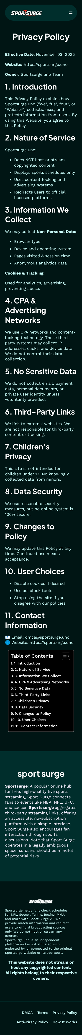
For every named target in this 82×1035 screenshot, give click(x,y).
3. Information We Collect (38, 676)
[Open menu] (70, 12)
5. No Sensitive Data (32, 688)
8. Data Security (29, 707)
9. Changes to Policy (33, 713)
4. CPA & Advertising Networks (42, 682)
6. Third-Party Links (32, 695)
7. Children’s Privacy (31, 701)
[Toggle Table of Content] (63, 656)
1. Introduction (27, 663)
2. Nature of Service (32, 669)
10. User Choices (31, 720)
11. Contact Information (36, 726)
